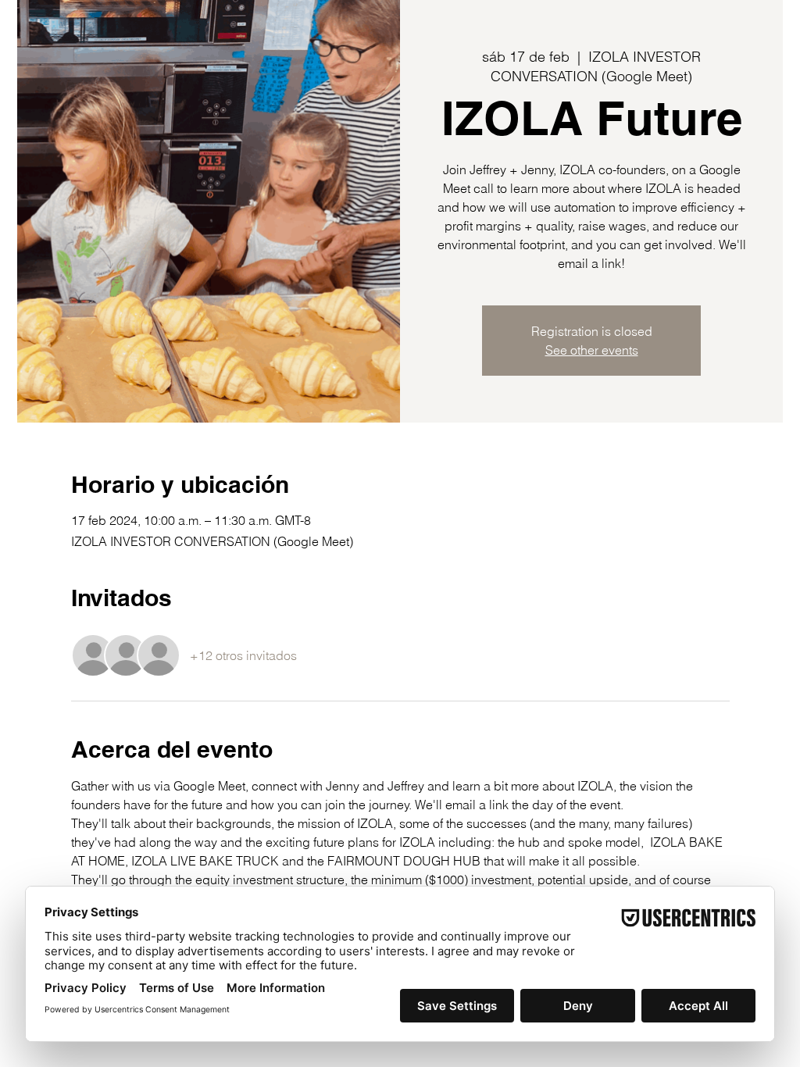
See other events (591, 350)
